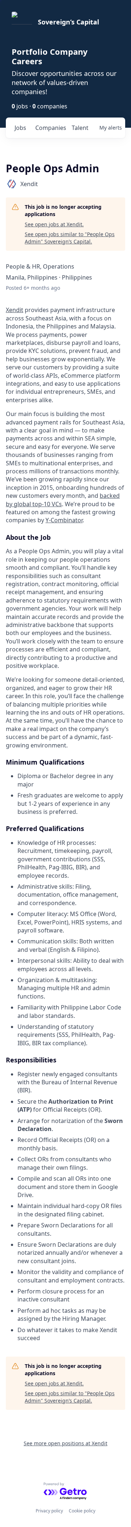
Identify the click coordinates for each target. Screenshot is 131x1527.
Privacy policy (49, 1511)
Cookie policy (82, 1511)
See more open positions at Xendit (65, 1443)
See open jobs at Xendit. (54, 224)
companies (50, 128)
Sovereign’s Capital (68, 22)
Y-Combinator (64, 520)
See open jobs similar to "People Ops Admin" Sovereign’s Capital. (70, 238)
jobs (20, 128)
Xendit (14, 310)
